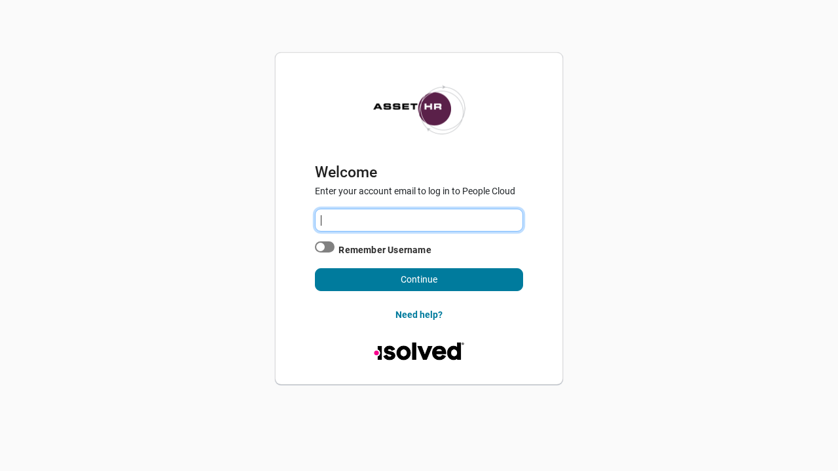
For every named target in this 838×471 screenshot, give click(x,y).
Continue (419, 279)
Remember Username (384, 250)
